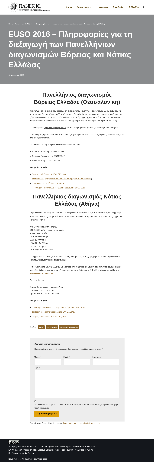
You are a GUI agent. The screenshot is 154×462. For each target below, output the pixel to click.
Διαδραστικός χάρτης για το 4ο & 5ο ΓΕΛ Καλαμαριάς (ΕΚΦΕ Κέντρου (61, 179)
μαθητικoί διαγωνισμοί (69, 327)
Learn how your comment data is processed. (82, 423)
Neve (10, 459)
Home (10, 24)
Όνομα (37, 357)
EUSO (41, 327)
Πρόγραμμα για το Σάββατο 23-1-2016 (48, 183)
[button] (92, 7)
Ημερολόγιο (103, 7)
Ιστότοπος (96, 357)
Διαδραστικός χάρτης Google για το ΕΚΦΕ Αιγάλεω (53, 312)
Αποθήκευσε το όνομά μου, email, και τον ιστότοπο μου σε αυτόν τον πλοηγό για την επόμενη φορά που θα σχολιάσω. (76, 406)
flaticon (17, 459)
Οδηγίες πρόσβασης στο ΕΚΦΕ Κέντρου (49, 174)
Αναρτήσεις (19, 24)
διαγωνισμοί (52, 327)
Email (66, 357)
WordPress (42, 459)
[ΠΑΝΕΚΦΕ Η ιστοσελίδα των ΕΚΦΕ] (29, 7)
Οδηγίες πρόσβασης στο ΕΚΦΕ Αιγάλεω (49, 316)
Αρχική (69, 7)
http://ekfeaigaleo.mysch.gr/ (41, 273)
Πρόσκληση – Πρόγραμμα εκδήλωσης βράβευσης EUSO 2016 (58, 188)
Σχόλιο (37, 368)
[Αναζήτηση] (143, 7)
